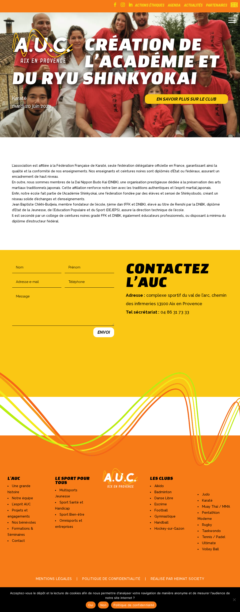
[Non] (234, 599)
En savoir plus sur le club (186, 99)
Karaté (19, 98)
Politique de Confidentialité (111, 579)
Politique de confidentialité (133, 605)
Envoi (104, 332)
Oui (90, 605)
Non (103, 605)
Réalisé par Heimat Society (177, 579)
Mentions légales (54, 579)
